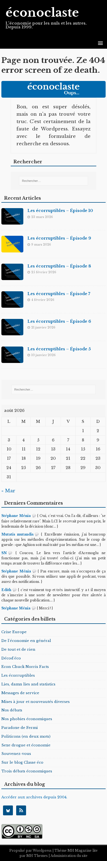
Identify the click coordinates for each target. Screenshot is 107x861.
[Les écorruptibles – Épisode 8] (12, 276)
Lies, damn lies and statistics (28, 684)
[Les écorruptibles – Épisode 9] (12, 248)
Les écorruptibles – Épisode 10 (60, 210)
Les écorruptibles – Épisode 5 (59, 349)
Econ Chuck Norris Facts (25, 666)
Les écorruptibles (18, 675)
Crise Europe (14, 632)
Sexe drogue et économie (25, 745)
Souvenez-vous (16, 753)
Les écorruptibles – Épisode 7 (58, 293)
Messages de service (20, 693)
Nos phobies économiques (26, 719)
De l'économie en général (26, 640)
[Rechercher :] (53, 180)
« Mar (8, 491)
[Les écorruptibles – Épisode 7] (12, 304)
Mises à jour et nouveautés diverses (35, 701)
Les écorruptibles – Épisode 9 (59, 238)
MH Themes (37, 856)
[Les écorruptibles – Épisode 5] (12, 359)
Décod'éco (11, 658)
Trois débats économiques (26, 771)
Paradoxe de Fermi (19, 727)
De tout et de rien (18, 649)
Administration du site (69, 856)
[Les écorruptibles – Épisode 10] (12, 221)
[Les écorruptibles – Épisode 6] (12, 331)
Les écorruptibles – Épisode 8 (59, 266)
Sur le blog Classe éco (22, 762)
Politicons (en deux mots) (25, 736)
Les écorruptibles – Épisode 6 (59, 321)
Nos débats (11, 710)
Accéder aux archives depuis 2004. (34, 797)
